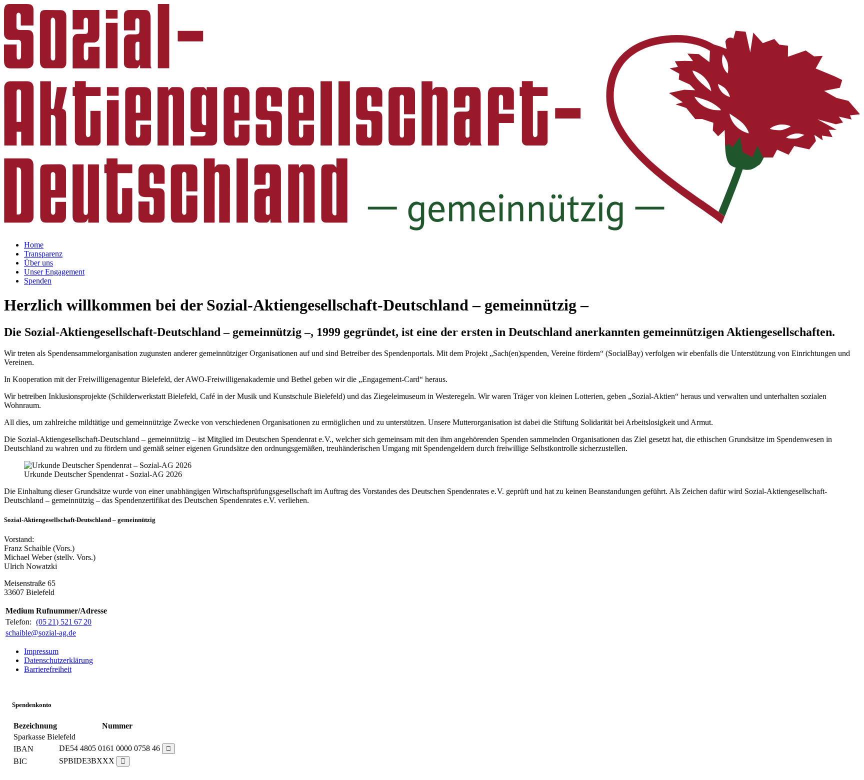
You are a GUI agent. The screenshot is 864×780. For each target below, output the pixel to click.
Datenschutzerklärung (58, 660)
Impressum (41, 651)
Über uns (38, 262)
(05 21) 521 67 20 (64, 622)
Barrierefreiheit (48, 669)
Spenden (38, 280)
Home (34, 244)
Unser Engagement (54, 272)
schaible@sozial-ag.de (41, 632)
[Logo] (432, 228)
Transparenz (43, 254)
